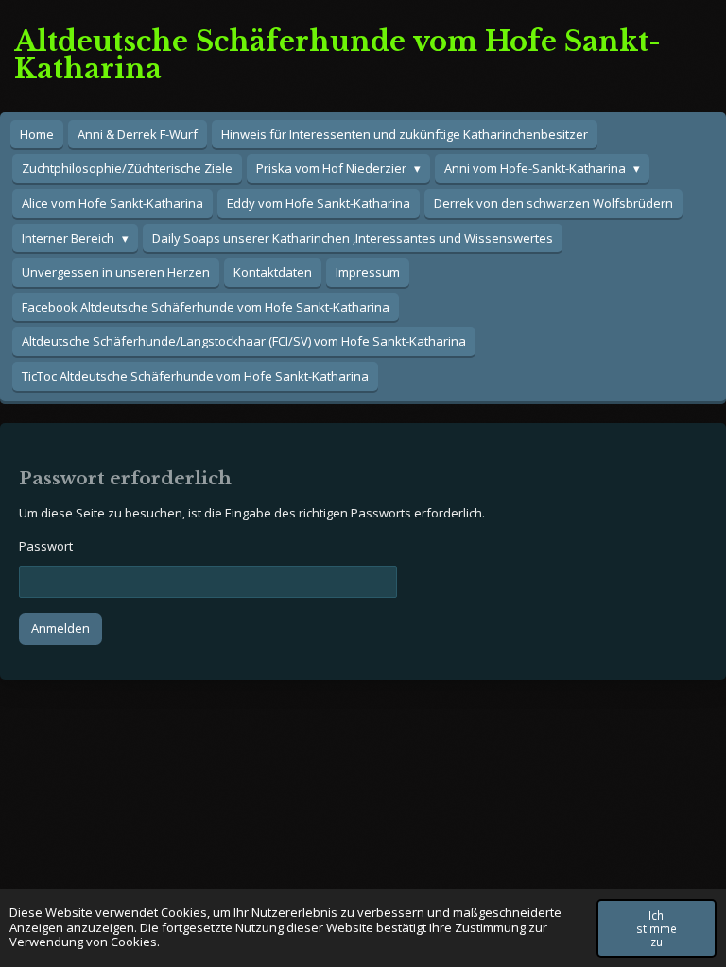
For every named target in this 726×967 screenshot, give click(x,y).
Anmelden (60, 627)
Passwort (46, 545)
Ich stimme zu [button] (656, 928)
